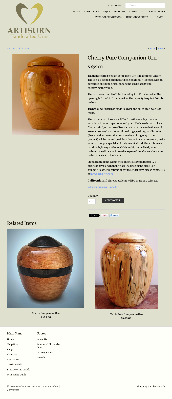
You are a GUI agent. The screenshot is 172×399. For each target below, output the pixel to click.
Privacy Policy (45, 352)
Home (76, 11)
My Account (114, 5)
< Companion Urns (18, 48)
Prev (153, 48)
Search (41, 357)
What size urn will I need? (102, 187)
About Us (119, 11)
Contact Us (136, 11)
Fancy (114, 215)
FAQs (106, 11)
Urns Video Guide (137, 17)
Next (160, 48)
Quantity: (93, 195)
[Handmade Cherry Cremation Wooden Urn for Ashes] (45, 94)
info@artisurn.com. (101, 173)
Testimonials (156, 11)
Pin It (104, 215)
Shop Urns (91, 11)
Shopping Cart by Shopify (151, 386)
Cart (160, 17)
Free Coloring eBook (108, 17)
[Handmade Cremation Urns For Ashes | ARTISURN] (32, 22)
